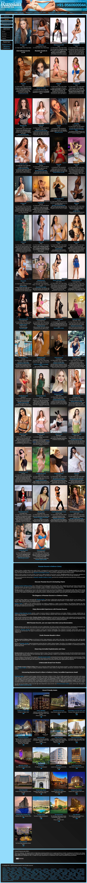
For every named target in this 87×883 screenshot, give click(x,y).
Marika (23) (76, 242)
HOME (16, 12)
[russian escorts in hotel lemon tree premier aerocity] (76, 755)
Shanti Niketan (42, 874)
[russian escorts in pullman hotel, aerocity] (76, 701)
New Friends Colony (56, 872)
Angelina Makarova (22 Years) (59, 511)
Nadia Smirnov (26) (23, 319)
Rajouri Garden (80, 873)
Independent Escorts (79, 877)
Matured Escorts (6, 878)
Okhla (83, 872)
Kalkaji (25, 871)
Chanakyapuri (28, 869)
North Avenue (77, 872)
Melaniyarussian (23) (59, 44)
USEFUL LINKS (64, 12)
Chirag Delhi (53, 869)
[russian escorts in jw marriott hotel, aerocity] (58, 755)
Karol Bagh (38, 871)
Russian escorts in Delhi (59, 479)
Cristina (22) (23, 203)
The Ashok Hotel (59, 814)
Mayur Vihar (13, 872)
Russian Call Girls (80, 878)
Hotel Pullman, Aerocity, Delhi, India (76, 710)
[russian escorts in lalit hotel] (76, 804)
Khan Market (46, 871)
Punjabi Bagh (64, 873)
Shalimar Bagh (34, 874)
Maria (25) (58, 83)
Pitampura (41, 873)
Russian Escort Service (8, 880)
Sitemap (24, 867)
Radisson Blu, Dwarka (76, 790)
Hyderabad (68, 875)
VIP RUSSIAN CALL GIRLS (40, 12)
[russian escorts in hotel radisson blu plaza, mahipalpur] (58, 780)
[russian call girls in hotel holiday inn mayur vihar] (23, 701)
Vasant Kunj (19, 875)
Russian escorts (41, 325)
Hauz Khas (5, 871)
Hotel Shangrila (41, 737)
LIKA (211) (76, 123)
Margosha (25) (76, 83)
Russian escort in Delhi (23, 168)
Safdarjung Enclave (19, 874)
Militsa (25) (41, 44)
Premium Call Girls (6, 44)
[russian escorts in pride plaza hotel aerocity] (23, 780)
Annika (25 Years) (41, 357)
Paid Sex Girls (43, 878)
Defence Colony (6, 870)
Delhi (47, 877)
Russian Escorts (14, 879)
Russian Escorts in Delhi (39, 879)
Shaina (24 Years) (76, 357)
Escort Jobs (14, 867)
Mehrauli (20, 872)
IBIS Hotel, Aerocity (23, 765)
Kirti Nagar (52, 871)
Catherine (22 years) (59, 198)
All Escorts (6, 16)
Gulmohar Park (74, 870)
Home (4, 867)
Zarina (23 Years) (76, 319)
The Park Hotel (23, 841)
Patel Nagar (35, 873)
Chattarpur (46, 869)
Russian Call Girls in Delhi (78, 879)
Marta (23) (23, 83)
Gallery (8, 867)
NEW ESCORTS (29, 12)
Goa (63, 875)
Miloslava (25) (23, 44)
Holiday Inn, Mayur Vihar (23, 710)
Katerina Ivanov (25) (41, 319)
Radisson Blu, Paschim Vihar (23, 814)
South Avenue (57, 874)
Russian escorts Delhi (26, 879)
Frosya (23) (76, 164)
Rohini (10, 874)
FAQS (58, 12)
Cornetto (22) (41, 202)
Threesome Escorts (69, 878)
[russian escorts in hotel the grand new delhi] (58, 727)
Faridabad (28, 870)
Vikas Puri (33, 875)
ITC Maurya (41, 765)
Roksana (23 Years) (41, 395)
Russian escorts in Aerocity (58, 205)
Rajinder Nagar (72, 873)
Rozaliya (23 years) (23, 395)
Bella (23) (76, 203)
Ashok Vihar (19, 869)
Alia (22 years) (41, 511)
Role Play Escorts (53, 878)
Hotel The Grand (59, 737)
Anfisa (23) (23, 242)
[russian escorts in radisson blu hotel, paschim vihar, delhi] (23, 804)
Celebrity (23, 877)
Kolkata (74, 875)
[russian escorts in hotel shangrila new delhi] (41, 727)
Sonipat (50, 874)
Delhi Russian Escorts (53, 879)
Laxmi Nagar (67, 871)
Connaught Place (80, 869)
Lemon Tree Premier (76, 765)
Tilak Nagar (5, 875)
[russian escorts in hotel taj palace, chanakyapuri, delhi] (41, 804)
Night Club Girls (15, 878)
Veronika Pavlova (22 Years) (76, 511)
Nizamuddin (65, 872)
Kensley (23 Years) (40, 163)
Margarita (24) (23, 125)
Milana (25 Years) (23, 434)
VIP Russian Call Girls (6, 22)
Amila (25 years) (41, 280)
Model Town (26, 872)
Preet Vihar (56, 873)
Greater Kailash (50, 870)
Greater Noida (59, 870)
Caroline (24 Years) (58, 473)
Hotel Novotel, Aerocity (58, 710)
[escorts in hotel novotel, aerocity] (58, 701)
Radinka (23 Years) (58, 394)
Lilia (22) (59, 125)
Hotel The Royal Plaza (76, 737)
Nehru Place (46, 872)
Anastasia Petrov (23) (76, 280)
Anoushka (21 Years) (23, 511)
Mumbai (79, 875)
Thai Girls (61, 878)
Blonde (17, 877)
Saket (27, 874)
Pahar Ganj (5, 873)
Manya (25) (23, 280)
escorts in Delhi (23, 328)
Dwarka (13, 870)
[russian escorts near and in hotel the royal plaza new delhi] (76, 727)
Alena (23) (41, 242)
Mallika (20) (41, 125)
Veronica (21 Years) (23, 357)
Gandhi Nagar (35, 870)
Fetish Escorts (62, 877)
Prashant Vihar (49, 873)
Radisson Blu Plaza (58, 790)
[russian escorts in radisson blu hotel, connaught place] (41, 780)
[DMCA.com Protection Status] (20, 859)
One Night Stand (25, 878)
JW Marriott (58, 765)
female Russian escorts (58, 172)
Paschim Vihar (27, 873)
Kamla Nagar (32, 871)
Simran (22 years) (59, 357)
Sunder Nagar (81, 874)
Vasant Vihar (26, 875)
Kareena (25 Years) (23, 472)
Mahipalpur (81, 871)
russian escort (58, 248)
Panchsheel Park (13, 873)
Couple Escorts (40, 877)
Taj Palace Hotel (41, 814)
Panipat (20, 873)
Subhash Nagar (72, 874)
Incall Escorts (6, 48)
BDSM (12, 877)
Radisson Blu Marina (41, 790)
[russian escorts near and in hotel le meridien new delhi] (41, 701)
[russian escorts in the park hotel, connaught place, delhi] (23, 832)
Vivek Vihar (39, 875)
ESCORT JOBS (51, 12)
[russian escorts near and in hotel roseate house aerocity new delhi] (23, 727)
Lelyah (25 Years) (23, 163)
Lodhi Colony (75, 871)
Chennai (59, 875)
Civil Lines (71, 869)
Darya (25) (58, 242)
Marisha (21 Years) (41, 87)
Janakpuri (11, 871)
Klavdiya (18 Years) (76, 434)
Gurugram (82, 870)
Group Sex (70, 877)
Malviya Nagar (6, 872)
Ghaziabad (43, 870)
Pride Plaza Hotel (23, 790)
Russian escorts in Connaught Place (76, 130)
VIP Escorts (5, 879)
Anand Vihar (11, 869)
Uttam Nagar (12, 875)
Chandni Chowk (37, 869)
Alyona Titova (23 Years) (59, 280)
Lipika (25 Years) (59, 319)
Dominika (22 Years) (41, 473)
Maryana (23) (76, 44)
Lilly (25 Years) (58, 434)
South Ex (64, 874)
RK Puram (5, 874)
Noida (70, 872)
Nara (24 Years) (76, 395)
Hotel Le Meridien (41, 710)
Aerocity (4, 869)
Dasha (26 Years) (41, 550)
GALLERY (21, 12)
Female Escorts (53, 877)
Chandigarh (52, 875)
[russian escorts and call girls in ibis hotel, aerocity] (23, 755)
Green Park (66, 870)
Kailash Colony (18, 871)
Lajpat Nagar (60, 871)
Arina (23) (76, 473)
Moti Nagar (39, 872)
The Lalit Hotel (76, 814)
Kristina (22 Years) (23, 550)
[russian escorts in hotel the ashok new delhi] (58, 804)
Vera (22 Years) (41, 434)
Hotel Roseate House (23, 737)
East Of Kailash (20, 870)
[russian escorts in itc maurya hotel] (41, 755)
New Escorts (7, 25)
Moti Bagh (33, 872)
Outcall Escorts (34, 878)
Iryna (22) (58, 164)
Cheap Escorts (31, 877)
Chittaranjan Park (63, 869)
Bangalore (46, 875)
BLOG (71, 12)
